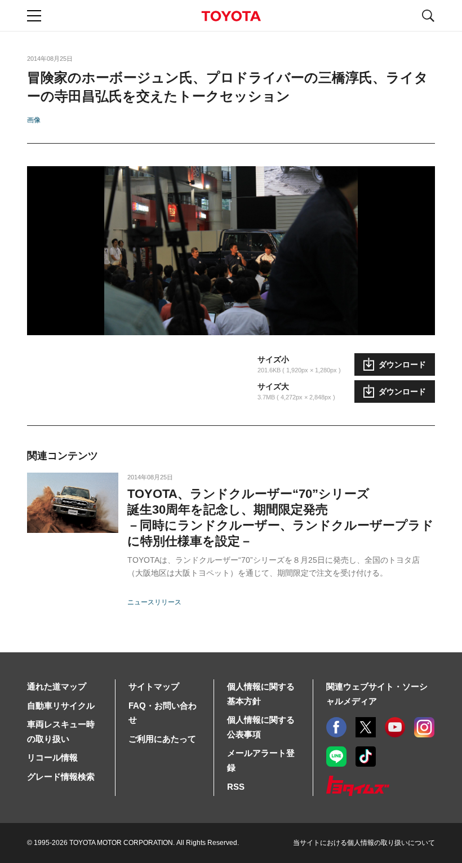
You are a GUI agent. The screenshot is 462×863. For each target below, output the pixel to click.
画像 (34, 120)
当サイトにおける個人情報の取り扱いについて (364, 843)
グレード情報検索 (61, 776)
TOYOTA (231, 16)
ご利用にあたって (162, 739)
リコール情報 (52, 757)
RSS (236, 786)
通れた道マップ (56, 686)
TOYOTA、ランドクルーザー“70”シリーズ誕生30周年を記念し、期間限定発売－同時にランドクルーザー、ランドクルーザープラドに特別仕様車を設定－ (280, 517)
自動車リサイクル (61, 705)
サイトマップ (153, 686)
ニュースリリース (154, 602)
